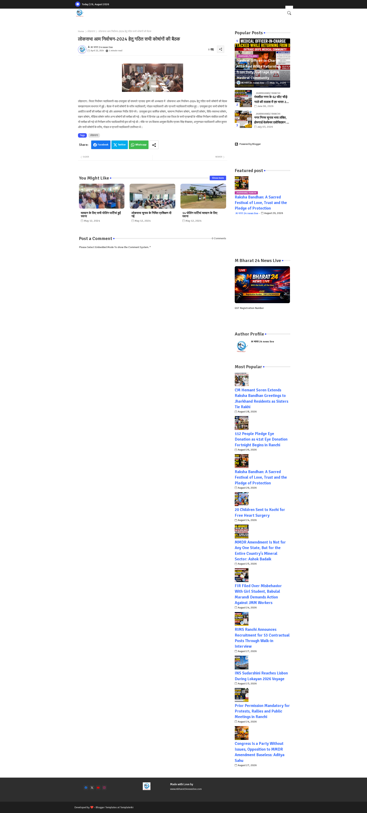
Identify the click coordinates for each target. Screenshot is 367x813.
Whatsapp (140, 144)
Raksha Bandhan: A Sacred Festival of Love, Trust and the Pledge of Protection (261, 203)
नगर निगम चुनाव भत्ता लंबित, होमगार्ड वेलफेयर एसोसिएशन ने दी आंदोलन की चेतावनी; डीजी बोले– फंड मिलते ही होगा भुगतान (272, 120)
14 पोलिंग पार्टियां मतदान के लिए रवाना (199, 214)
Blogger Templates (106, 807)
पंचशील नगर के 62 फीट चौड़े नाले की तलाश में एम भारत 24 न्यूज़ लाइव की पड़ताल (271, 99)
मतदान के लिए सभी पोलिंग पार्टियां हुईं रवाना (101, 214)
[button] (289, 13)
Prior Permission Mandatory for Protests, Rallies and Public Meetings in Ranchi (262, 711)
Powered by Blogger (250, 144)
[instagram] (104, 787)
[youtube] (98, 787)
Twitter (122, 144)
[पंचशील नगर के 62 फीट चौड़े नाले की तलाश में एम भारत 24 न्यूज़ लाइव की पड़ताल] (243, 98)
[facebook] (86, 787)
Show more (218, 178)
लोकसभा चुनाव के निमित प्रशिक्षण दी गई (151, 214)
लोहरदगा (91, 31)
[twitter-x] (92, 787)
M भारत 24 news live (246, 213)
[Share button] (154, 144)
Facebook (103, 144)
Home (81, 31)
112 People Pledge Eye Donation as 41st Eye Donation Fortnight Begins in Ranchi (261, 439)
